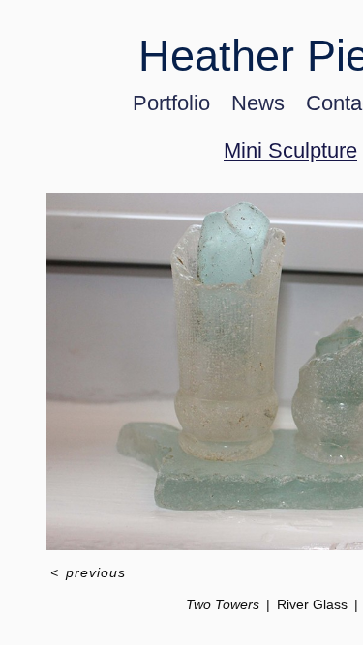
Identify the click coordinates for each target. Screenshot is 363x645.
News (258, 103)
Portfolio (171, 103)
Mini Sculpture (290, 150)
